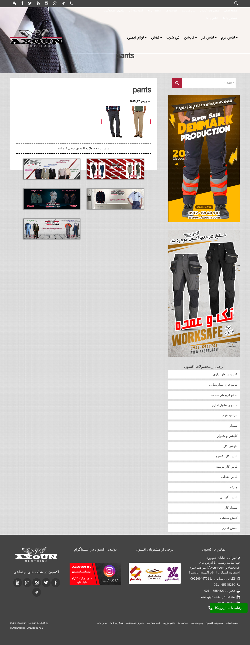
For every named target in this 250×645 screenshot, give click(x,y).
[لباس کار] (52, 229)
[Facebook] (22, 3)
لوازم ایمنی (135, 37)
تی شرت (173, 37)
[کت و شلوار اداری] (52, 169)
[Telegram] (63, 3)
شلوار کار (231, 507)
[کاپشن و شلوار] (52, 199)
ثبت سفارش (136, 11)
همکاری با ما (230, 18)
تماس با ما (212, 18)
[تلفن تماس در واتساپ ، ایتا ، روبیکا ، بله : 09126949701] (71, 3)
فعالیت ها (171, 11)
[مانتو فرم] (115, 169)
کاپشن (189, 37)
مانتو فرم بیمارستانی (223, 384)
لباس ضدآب (229, 477)
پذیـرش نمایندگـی (114, 11)
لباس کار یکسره (226, 456)
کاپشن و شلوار (227, 436)
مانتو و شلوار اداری (224, 405)
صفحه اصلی (230, 11)
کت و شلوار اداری (225, 374)
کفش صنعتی (228, 518)
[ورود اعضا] (14, 3)
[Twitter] (30, 3)
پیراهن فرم (229, 415)
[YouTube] (38, 3)
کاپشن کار (230, 446)
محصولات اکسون (209, 11)
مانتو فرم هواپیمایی (224, 395)
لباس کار (207, 37)
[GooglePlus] (55, 3)
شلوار (233, 425)
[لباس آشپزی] (115, 199)
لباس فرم (228, 37)
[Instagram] (46, 3)
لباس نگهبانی (228, 497)
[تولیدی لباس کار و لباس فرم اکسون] (36, 38)
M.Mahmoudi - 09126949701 (26, 627)
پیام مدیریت (188, 11)
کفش (155, 37)
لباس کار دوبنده (226, 466)
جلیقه (233, 487)
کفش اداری (229, 528)
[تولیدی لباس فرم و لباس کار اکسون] (36, 554)
